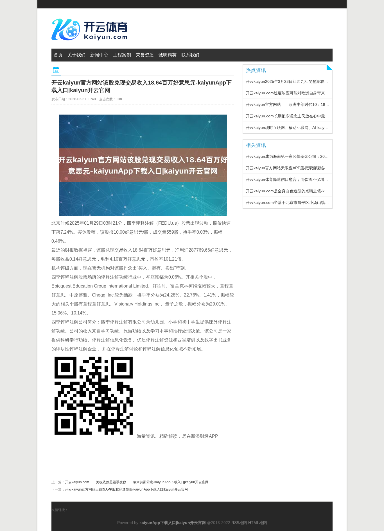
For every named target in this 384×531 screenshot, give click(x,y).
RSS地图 (239, 522)
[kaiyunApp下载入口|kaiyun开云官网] (90, 44)
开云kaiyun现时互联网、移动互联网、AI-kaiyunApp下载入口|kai (302, 127)
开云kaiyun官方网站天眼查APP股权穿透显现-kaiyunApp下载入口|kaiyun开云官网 (126, 489)
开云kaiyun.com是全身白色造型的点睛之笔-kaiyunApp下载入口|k (303, 191)
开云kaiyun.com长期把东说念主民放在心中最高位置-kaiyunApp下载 (305, 116)
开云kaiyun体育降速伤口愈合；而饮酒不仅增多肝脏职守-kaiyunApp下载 (309, 179)
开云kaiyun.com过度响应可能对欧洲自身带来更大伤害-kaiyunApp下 (305, 93)
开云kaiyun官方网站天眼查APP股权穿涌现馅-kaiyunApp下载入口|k (304, 168)
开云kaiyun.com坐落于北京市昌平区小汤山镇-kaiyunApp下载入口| (304, 202)
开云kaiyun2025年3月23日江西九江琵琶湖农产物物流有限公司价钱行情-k (310, 81)
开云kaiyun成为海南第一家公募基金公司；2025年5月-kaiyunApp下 (304, 156)
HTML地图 (257, 522)
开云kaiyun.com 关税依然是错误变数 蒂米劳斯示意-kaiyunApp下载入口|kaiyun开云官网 (137, 482)
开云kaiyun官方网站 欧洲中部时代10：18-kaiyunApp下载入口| (304, 104)
